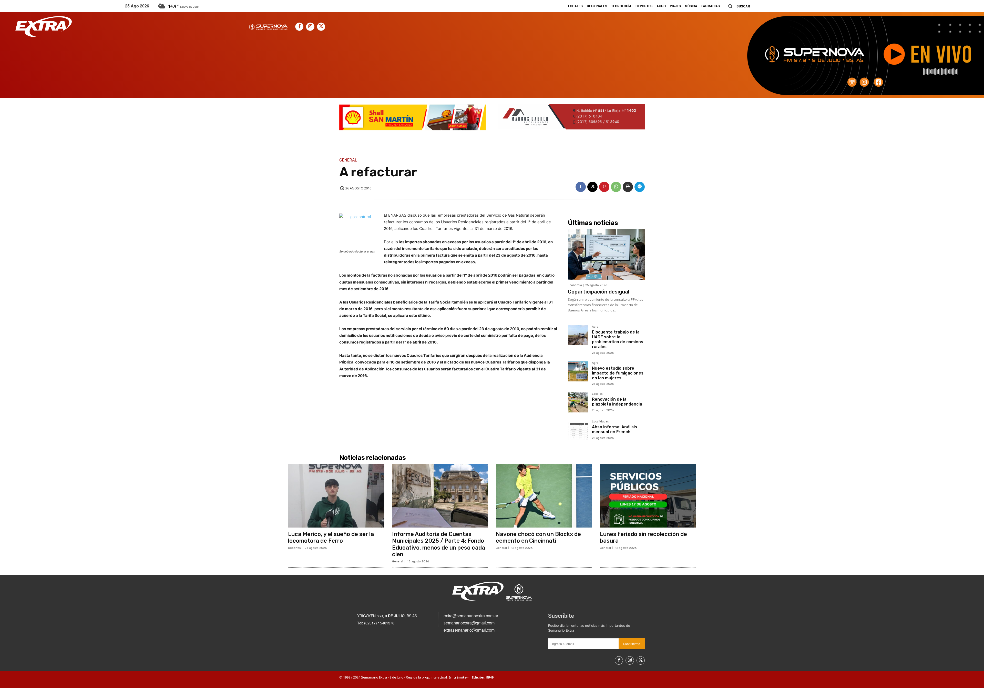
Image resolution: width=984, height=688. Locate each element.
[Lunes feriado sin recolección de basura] (648, 496)
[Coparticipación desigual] (606, 254)
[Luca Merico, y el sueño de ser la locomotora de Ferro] (336, 496)
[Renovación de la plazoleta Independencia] (578, 402)
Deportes (294, 548)
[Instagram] (310, 27)
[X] (321, 27)
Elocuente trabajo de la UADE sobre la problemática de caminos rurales (617, 339)
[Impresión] (628, 187)
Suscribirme (631, 644)
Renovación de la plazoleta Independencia (617, 402)
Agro (595, 326)
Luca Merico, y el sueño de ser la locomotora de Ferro (331, 537)
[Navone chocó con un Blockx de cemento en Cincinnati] (544, 496)
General (348, 160)
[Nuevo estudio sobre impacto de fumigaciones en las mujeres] (578, 371)
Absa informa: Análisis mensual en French (614, 429)
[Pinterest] (604, 187)
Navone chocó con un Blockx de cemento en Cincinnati (538, 537)
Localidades (600, 421)
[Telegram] (639, 187)
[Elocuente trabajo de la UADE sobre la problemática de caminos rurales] (578, 335)
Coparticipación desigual (598, 292)
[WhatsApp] (616, 187)
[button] (737, 6)
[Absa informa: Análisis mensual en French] (578, 430)
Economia (575, 285)
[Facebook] (299, 27)
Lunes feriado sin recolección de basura (643, 537)
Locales (597, 394)
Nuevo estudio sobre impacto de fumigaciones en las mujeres (617, 373)
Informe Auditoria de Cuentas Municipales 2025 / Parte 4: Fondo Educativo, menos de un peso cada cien (438, 544)
